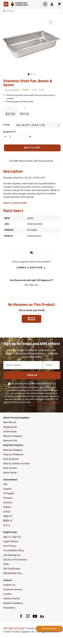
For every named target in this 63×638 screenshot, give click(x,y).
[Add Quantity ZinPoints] (30, 136)
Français (7, 497)
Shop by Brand (10, 459)
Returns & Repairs (12, 436)
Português (8, 493)
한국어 (6, 525)
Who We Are (9, 422)
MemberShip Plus (12, 573)
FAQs (6, 564)
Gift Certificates (11, 568)
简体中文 (8, 516)
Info (5, 484)
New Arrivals (10, 468)
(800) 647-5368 (16, 628)
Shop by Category (12, 449)
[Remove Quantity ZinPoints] (5, 136)
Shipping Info (10, 427)
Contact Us (9, 584)
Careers (7, 593)
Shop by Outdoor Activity (16, 463)
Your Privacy (9, 545)
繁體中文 (8, 520)
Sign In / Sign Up (12, 536)
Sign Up (32, 375)
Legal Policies (10, 541)
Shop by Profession (13, 454)
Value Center (10, 472)
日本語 (6, 511)
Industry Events (11, 598)
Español (7, 488)
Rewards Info (10, 440)
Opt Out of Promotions (15, 559)
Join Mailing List (12, 555)
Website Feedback (13, 603)
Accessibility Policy (13, 550)
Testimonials (10, 431)
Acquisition (9, 607)
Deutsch (7, 502)
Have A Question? (15, 203)
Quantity (9, 132)
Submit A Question (29, 268)
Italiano (7, 507)
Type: (7, 125)
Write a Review (31, 319)
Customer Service (12, 589)
